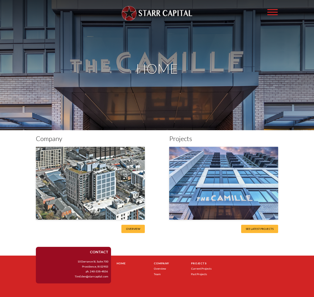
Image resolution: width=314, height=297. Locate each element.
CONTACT (99, 252)
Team (157, 274)
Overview (133, 229)
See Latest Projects (260, 229)
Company (161, 263)
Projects (199, 263)
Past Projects (199, 274)
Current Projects (201, 268)
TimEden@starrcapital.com (91, 276)
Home (121, 263)
